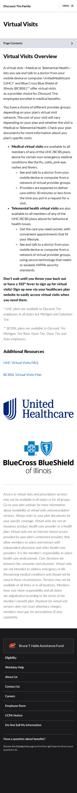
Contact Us (22, 746)
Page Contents (12, 43)
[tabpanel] (38, 265)
